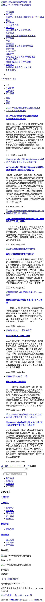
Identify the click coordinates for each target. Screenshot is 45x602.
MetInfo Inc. (37, 600)
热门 (8, 101)
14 (15, 466)
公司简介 (10, 508)
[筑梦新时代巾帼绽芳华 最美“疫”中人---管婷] (25, 295)
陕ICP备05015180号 (21, 595)
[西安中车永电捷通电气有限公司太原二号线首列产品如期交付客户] (25, 213)
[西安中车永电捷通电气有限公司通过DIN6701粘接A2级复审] (25, 111)
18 (23, 466)
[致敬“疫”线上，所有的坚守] (19, 330)
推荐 (8, 98)
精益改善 (10, 529)
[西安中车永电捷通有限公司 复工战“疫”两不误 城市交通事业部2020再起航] (25, 417)
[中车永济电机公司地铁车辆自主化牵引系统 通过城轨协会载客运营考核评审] (25, 162)
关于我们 (5, 503)
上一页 (4, 466)
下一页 (27, 466)
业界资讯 (10, 91)
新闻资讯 (10, 478)
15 (17, 466)
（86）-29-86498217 (9, 579)
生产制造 (10, 542)
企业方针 (10, 516)
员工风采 (10, 93)
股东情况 (10, 513)
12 (11, 466)
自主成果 (10, 540)
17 (21, 466)
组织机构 (10, 511)
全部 (8, 25)
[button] (5, 79)
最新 (8, 103)
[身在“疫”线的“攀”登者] (17, 376)
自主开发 (5, 534)
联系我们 (10, 518)
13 (13, 466)
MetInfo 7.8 (16, 600)
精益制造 (5, 524)
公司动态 (10, 88)
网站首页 (10, 12)
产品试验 (10, 545)
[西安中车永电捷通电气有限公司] (22, 3)
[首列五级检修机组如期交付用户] (21, 249)
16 (19, 466)
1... (8, 466)
